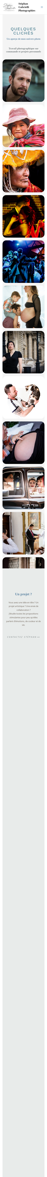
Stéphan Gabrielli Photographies (26, 7)
